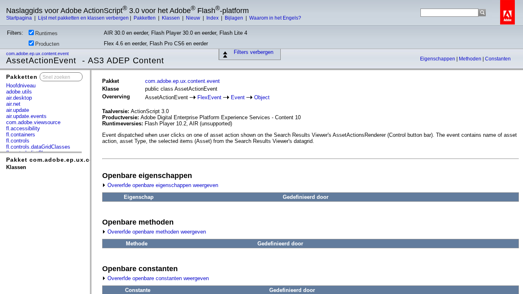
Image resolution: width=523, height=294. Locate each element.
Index (213, 18)
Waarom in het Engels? (275, 18)
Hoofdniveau (21, 85)
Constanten (498, 59)
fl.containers (20, 134)
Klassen (171, 18)
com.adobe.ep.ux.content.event (38, 53)
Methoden (471, 59)
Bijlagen (234, 18)
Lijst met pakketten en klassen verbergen (83, 18)
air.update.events (26, 116)
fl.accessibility (23, 128)
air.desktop (19, 98)
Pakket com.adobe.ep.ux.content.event (68, 159)
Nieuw (193, 18)
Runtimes (46, 33)
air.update (17, 110)
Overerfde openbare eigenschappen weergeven (162, 185)
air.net (13, 104)
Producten (47, 44)
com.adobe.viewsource (33, 122)
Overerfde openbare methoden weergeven (156, 232)
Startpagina (19, 18)
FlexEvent (209, 97)
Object (262, 97)
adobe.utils (19, 92)
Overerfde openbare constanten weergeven (157, 278)
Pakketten (145, 18)
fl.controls (17, 141)
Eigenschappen (438, 59)
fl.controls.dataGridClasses (38, 147)
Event (238, 97)
